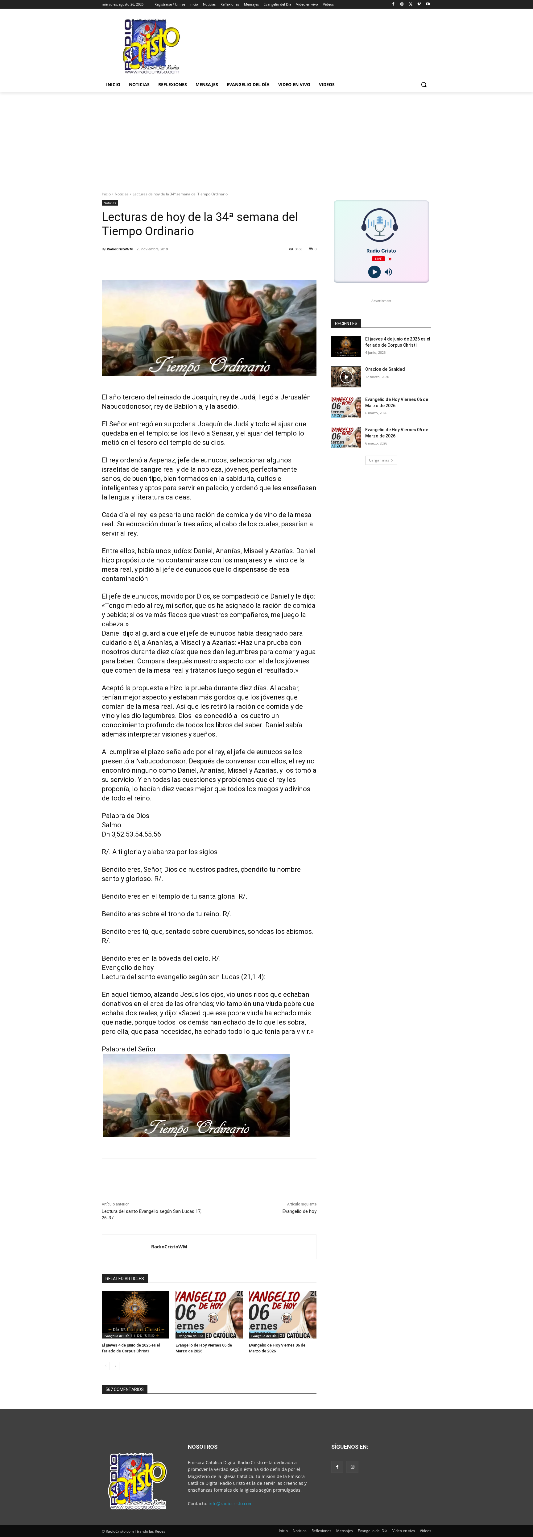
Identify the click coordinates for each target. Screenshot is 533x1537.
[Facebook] (393, 4)
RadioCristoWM (120, 249)
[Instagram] (402, 4)
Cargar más (379, 460)
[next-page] (115, 1366)
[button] (423, 84)
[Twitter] (410, 4)
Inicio (106, 194)
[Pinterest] (180, 265)
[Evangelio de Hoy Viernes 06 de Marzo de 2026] (209, 1315)
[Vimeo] (419, 4)
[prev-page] (105, 1366)
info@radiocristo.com (231, 1503)
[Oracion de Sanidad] (346, 376)
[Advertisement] (266, 138)
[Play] (374, 272)
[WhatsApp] (194, 265)
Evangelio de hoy (299, 1211)
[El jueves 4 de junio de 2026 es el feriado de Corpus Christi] (135, 1315)
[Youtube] (427, 4)
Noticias (122, 194)
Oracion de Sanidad (385, 369)
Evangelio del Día (117, 1336)
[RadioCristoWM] (127, 1246)
